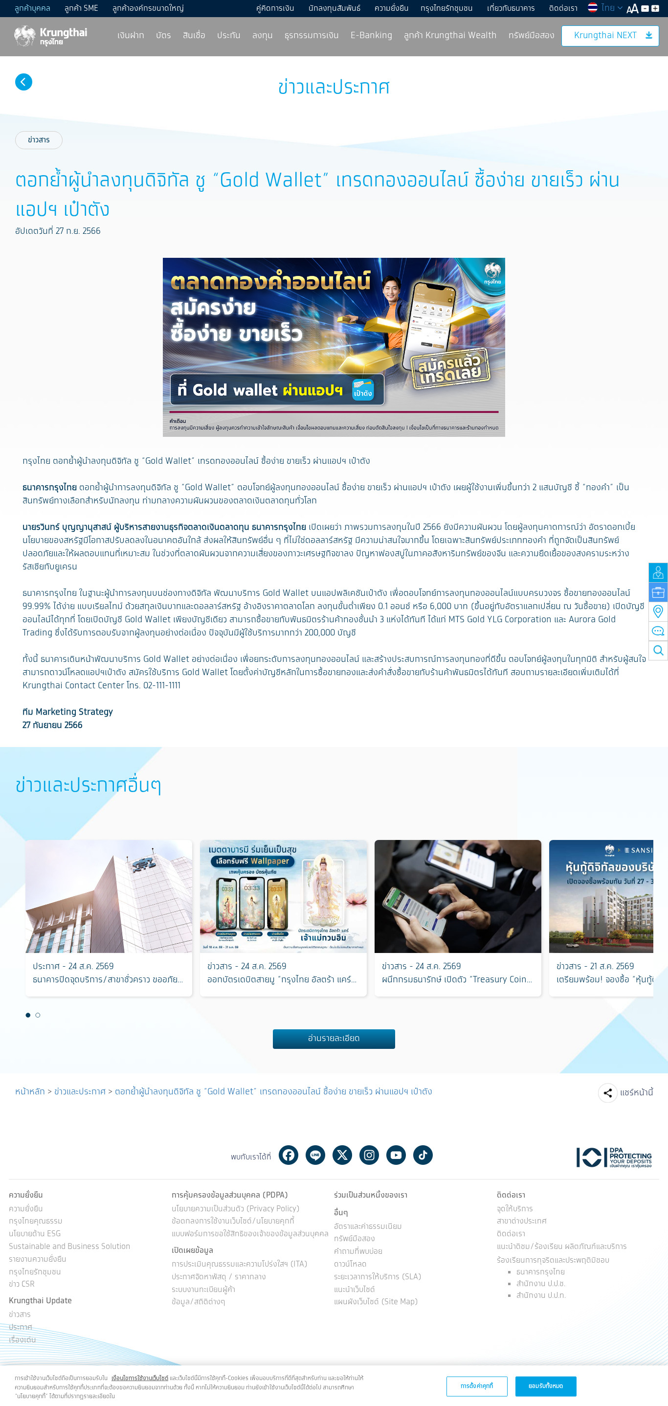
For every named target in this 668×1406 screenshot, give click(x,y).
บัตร (163, 35)
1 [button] (28, 1015)
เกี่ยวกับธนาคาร (511, 8)
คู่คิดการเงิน (275, 8)
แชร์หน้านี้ (636, 1093)
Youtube (396, 1155)
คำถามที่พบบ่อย (358, 1252)
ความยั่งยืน (392, 8)
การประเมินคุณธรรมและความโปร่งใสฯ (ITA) (240, 1265)
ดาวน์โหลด (350, 1265)
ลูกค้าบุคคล (32, 8)
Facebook (288, 1155)
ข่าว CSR (22, 1285)
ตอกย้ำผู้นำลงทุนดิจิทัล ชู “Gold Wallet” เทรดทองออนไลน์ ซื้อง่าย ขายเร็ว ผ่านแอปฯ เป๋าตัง (273, 1092)
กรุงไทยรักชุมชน (447, 8)
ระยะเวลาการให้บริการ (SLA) (378, 1277)
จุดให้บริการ (515, 1209)
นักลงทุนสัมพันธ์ (334, 8)
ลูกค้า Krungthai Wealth (450, 35)
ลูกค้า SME (81, 8)
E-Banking (371, 35)
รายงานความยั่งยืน (38, 1260)
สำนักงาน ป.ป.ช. (540, 1284)
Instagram (369, 1155)
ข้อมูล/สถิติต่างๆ (198, 1302)
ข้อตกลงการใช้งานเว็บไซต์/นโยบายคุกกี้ (233, 1222)
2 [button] (38, 1015)
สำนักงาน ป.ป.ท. (541, 1295)
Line (315, 1155)
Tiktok (423, 1155)
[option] (108, 918)
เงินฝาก (130, 35)
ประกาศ (20, 1328)
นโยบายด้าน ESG (35, 1234)
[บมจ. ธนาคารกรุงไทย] (50, 35)
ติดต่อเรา (563, 8)
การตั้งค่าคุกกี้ (477, 1386)
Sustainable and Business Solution (69, 1247)
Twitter (342, 1155)
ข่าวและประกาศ (80, 1092)
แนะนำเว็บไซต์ (354, 1290)
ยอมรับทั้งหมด (546, 1386)
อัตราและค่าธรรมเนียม (368, 1227)
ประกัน (229, 35)
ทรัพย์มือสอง (532, 35)
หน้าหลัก (30, 1092)
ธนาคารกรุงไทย (540, 1272)
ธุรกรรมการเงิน (312, 35)
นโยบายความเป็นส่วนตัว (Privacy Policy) (236, 1209)
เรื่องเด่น (22, 1341)
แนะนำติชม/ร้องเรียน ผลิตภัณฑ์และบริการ (562, 1247)
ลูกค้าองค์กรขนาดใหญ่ (148, 8)
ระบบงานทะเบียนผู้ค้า (203, 1290)
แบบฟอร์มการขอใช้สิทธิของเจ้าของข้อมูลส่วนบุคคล (250, 1234)
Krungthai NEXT (605, 35)
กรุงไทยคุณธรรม (36, 1222)
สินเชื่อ (194, 35)
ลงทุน (262, 35)
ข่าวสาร (39, 140)
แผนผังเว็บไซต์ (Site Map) (376, 1302)
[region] (334, 1385)
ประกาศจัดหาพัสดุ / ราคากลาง (219, 1277)
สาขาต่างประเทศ (522, 1222)
